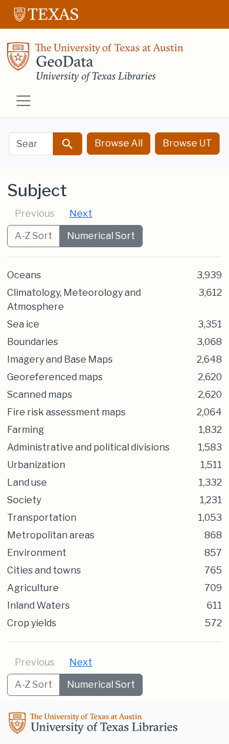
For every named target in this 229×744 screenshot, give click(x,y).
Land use (27, 482)
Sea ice (23, 324)
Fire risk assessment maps (66, 412)
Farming (25, 429)
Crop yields (31, 623)
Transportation (41, 517)
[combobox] (31, 144)
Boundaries (32, 341)
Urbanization (36, 464)
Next (80, 213)
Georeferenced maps (55, 377)
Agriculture (33, 587)
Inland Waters (38, 605)
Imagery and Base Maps (60, 359)
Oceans (24, 275)
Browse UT (187, 143)
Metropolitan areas (51, 535)
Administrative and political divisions (88, 447)
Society (24, 500)
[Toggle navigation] (23, 100)
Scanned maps (39, 394)
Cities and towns (44, 570)
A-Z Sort (33, 235)
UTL (95, 724)
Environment (36, 552)
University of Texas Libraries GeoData (95, 65)
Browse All (119, 143)
